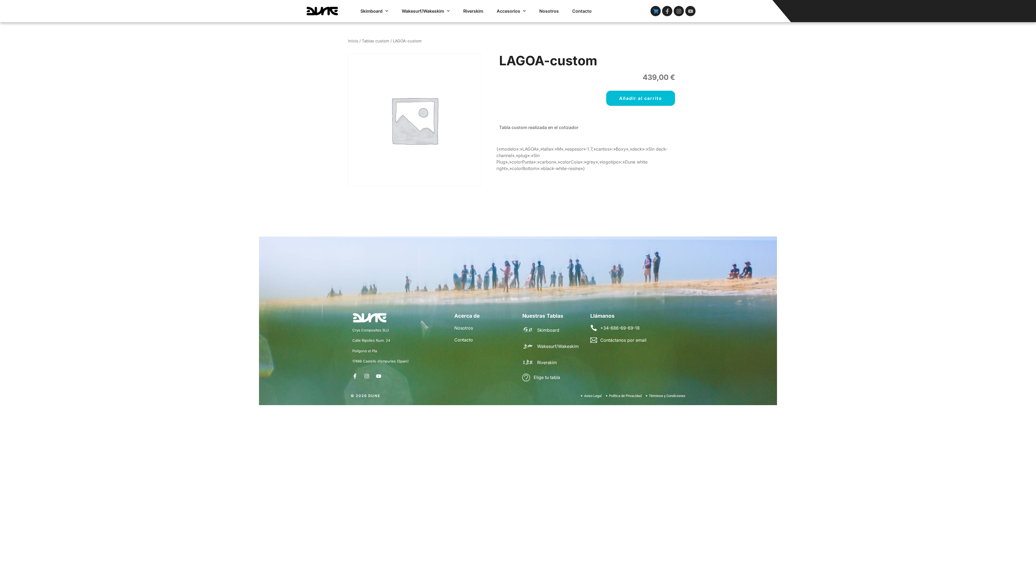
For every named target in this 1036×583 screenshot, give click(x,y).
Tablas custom (375, 41)
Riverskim (473, 11)
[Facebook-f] (667, 11)
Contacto (582, 11)
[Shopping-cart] (655, 11)
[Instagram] (679, 11)
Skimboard (371, 11)
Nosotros (549, 11)
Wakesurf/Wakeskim (423, 11)
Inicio (353, 41)
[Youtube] (690, 11)
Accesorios (508, 11)
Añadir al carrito (640, 98)
